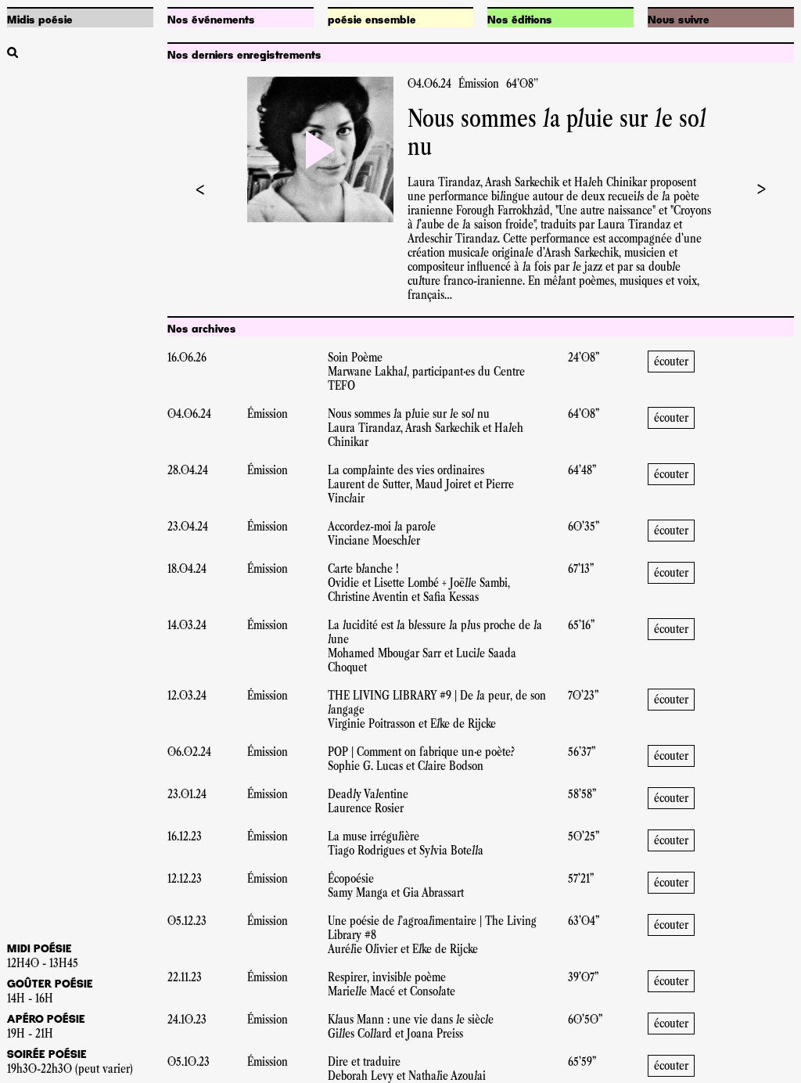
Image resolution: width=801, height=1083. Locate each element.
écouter (671, 361)
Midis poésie (40, 20)
